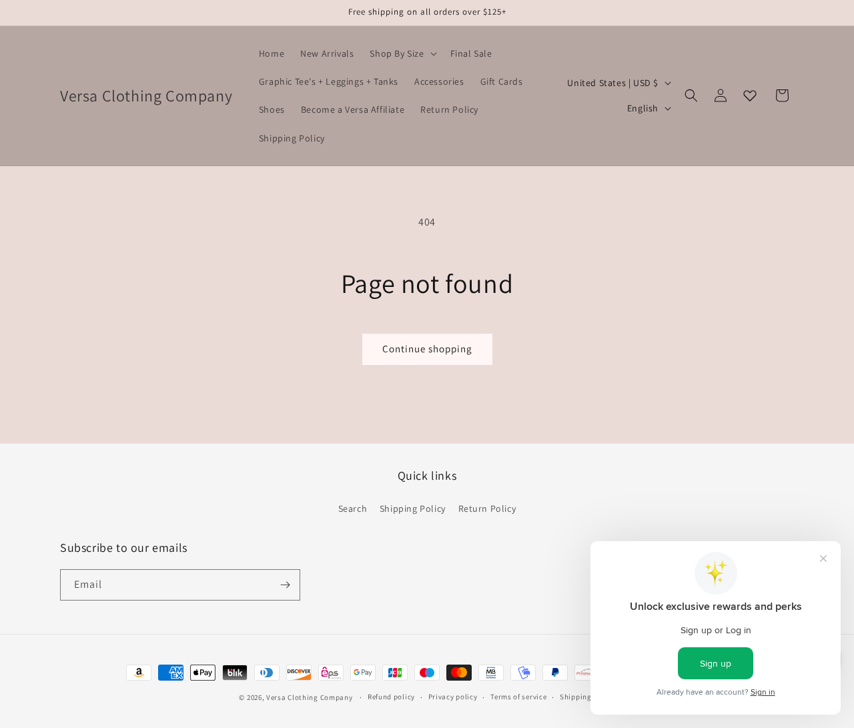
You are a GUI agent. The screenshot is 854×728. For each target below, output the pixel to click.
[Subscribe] (285, 585)
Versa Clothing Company (309, 697)
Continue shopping (427, 348)
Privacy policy (453, 696)
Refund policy (391, 696)
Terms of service (518, 696)
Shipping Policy (413, 508)
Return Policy (487, 508)
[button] (402, 53)
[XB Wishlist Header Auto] (750, 95)
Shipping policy (587, 696)
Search (353, 508)
